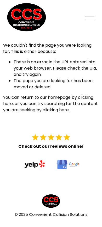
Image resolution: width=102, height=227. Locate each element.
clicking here (56, 110)
